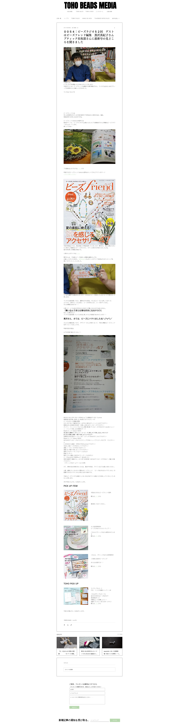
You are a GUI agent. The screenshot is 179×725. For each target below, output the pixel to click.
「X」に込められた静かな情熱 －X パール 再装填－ (66, 653)
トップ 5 (66, 18)
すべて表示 (119, 634)
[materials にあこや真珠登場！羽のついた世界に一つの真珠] (112, 642)
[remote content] (89, 101)
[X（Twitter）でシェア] (67, 625)
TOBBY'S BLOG (75, 18)
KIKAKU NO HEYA (87, 18)
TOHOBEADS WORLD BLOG (101, 18)
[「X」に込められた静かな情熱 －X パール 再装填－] (67, 642)
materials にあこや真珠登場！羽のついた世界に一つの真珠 (112, 653)
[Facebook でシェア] (64, 625)
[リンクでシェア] (71, 625)
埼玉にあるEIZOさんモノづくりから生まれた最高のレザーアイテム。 (89, 653)
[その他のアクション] (114, 28)
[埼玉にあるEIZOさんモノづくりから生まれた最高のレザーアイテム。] (89, 642)
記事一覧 (59, 18)
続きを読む (115, 18)
